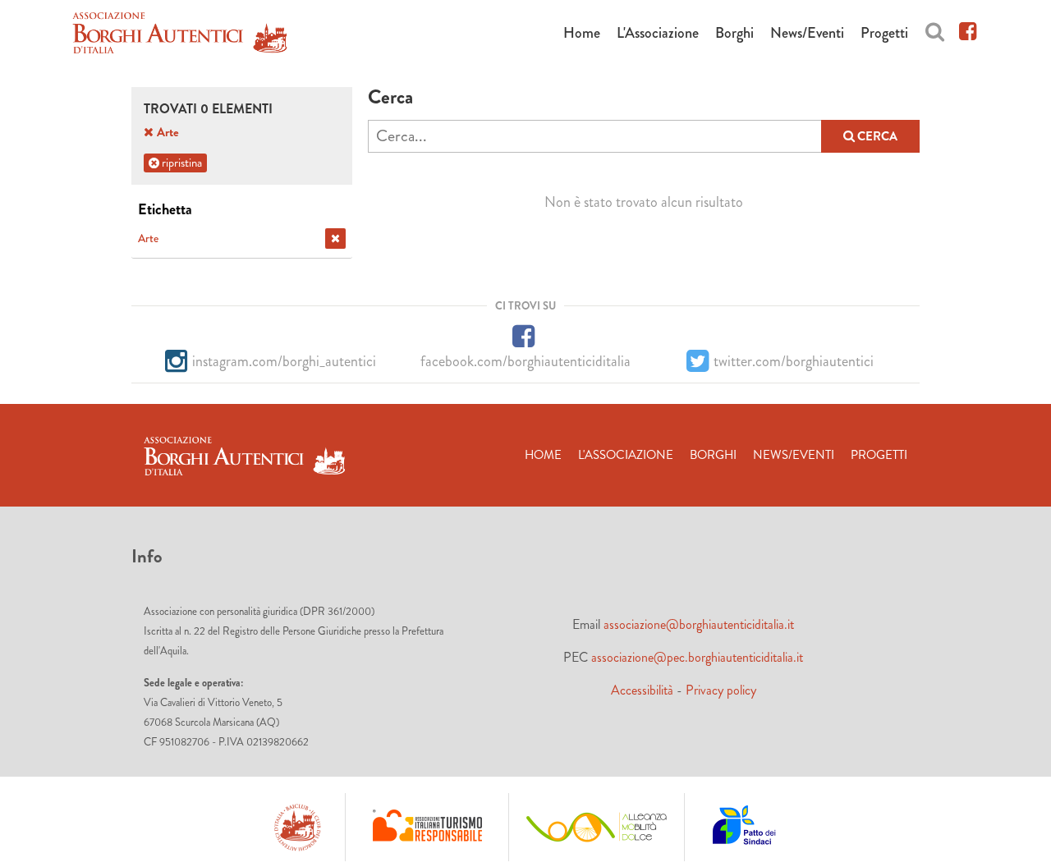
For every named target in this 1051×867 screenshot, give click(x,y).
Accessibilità (642, 690)
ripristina (180, 163)
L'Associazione (658, 33)
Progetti (884, 33)
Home (581, 33)
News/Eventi (807, 33)
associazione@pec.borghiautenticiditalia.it (697, 657)
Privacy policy (721, 690)
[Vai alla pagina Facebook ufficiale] (967, 29)
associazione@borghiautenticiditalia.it (699, 624)
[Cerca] (934, 29)
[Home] (179, 35)
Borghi (734, 33)
